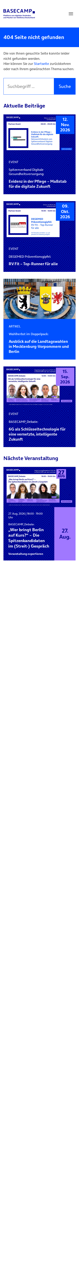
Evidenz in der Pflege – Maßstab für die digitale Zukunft (38, 178)
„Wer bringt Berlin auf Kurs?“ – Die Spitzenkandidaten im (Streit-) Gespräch (28, 535)
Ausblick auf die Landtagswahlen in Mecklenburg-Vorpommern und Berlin (39, 343)
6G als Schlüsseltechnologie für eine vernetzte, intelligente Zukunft (37, 431)
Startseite (41, 63)
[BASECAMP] (19, 13)
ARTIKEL (15, 326)
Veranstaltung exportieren (25, 554)
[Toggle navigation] (71, 14)
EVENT (13, 162)
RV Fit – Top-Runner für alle (33, 260)
